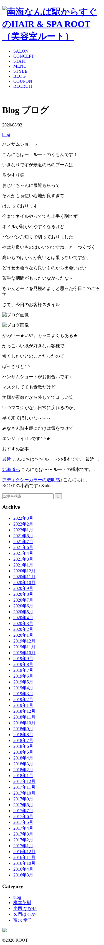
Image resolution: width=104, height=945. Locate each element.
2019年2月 (23, 699)
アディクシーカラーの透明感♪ (32, 479)
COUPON (22, 81)
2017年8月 (23, 804)
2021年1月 (23, 565)
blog (6, 134)
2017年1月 (23, 845)
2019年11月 (24, 646)
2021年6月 (23, 547)
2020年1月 (23, 635)
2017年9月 (23, 799)
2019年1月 (23, 705)
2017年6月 (23, 816)
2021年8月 (23, 535)
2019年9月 (23, 658)
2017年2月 (23, 839)
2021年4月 (23, 553)
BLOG (19, 76)
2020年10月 (24, 582)
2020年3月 (23, 623)
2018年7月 (23, 740)
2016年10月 (24, 863)
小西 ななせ (25, 908)
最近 (6, 459)
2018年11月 (24, 717)
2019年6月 (23, 676)
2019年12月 (24, 641)
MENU (20, 66)
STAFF (20, 61)
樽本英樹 (22, 902)
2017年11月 (24, 787)
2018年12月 (24, 711)
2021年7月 (23, 541)
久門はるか (24, 914)
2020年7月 (23, 600)
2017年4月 (23, 828)
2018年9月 (23, 728)
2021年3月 (23, 559)
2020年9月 (23, 588)
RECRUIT (23, 86)
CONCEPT (23, 56)
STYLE (20, 71)
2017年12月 (24, 781)
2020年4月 (23, 617)
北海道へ (11, 469)
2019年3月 (23, 693)
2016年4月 (23, 869)
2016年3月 (23, 875)
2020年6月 (23, 606)
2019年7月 (23, 670)
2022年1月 (23, 530)
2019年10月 (24, 652)
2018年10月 (24, 723)
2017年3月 (23, 834)
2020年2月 (23, 629)
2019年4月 (23, 687)
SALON (21, 51)
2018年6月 (23, 746)
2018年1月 (23, 775)
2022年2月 (23, 524)
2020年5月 (23, 611)
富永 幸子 (22, 920)
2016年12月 (24, 851)
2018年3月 (23, 763)
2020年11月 (24, 576)
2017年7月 (23, 810)
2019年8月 (23, 664)
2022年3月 (23, 518)
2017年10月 (24, 793)
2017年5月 (23, 822)
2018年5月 (23, 752)
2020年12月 (24, 570)
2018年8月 (23, 734)
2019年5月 (23, 682)
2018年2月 (23, 769)
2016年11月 (24, 857)
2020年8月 (23, 594)
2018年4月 (23, 758)
